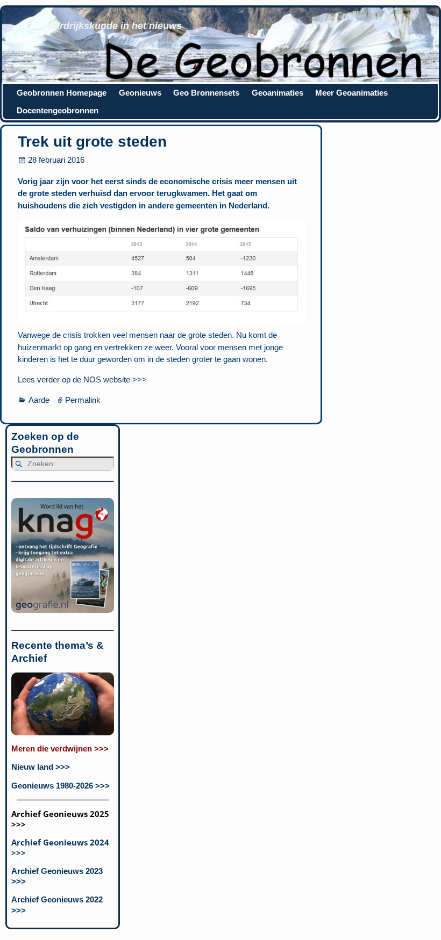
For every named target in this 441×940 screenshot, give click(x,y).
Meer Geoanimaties (351, 92)
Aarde (39, 399)
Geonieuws (140, 92)
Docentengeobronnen (57, 110)
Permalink (83, 399)
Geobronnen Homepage (61, 92)
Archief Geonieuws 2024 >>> (60, 847)
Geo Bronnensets (206, 92)
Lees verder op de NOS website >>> (82, 379)
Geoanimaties (277, 92)
